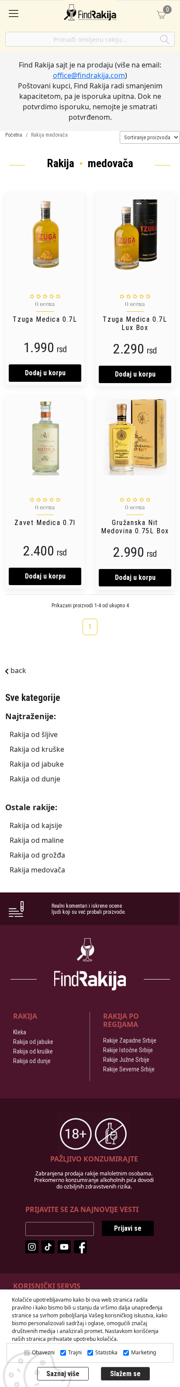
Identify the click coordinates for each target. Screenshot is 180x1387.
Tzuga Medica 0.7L (45, 319)
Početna (13, 135)
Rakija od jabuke (37, 764)
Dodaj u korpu (45, 373)
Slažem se (125, 1374)
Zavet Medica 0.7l (44, 522)
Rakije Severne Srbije (129, 1069)
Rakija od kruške (37, 749)
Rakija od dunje (35, 779)
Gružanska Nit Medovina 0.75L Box (135, 526)
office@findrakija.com (89, 75)
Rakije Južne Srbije (126, 1059)
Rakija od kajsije (36, 825)
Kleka (19, 1032)
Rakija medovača (37, 870)
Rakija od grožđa (37, 855)
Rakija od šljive (34, 734)
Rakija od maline (37, 840)
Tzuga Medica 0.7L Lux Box (135, 323)
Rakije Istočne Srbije (128, 1050)
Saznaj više (63, 1374)
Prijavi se (128, 1228)
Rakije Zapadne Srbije (129, 1040)
